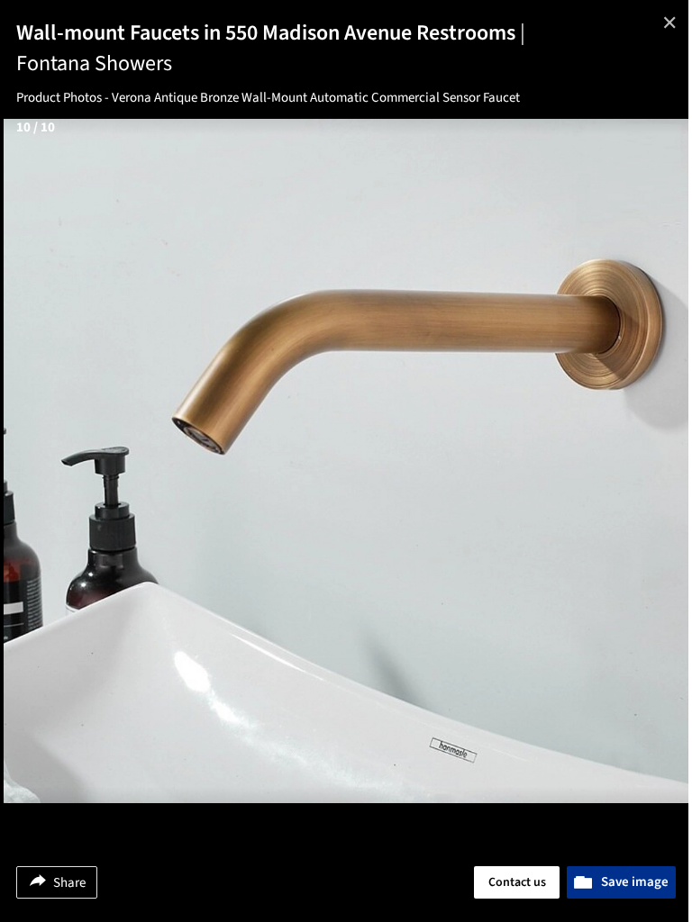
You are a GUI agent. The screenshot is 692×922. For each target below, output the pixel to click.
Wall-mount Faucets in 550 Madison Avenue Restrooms (270, 33)
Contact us (517, 882)
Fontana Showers (94, 63)
